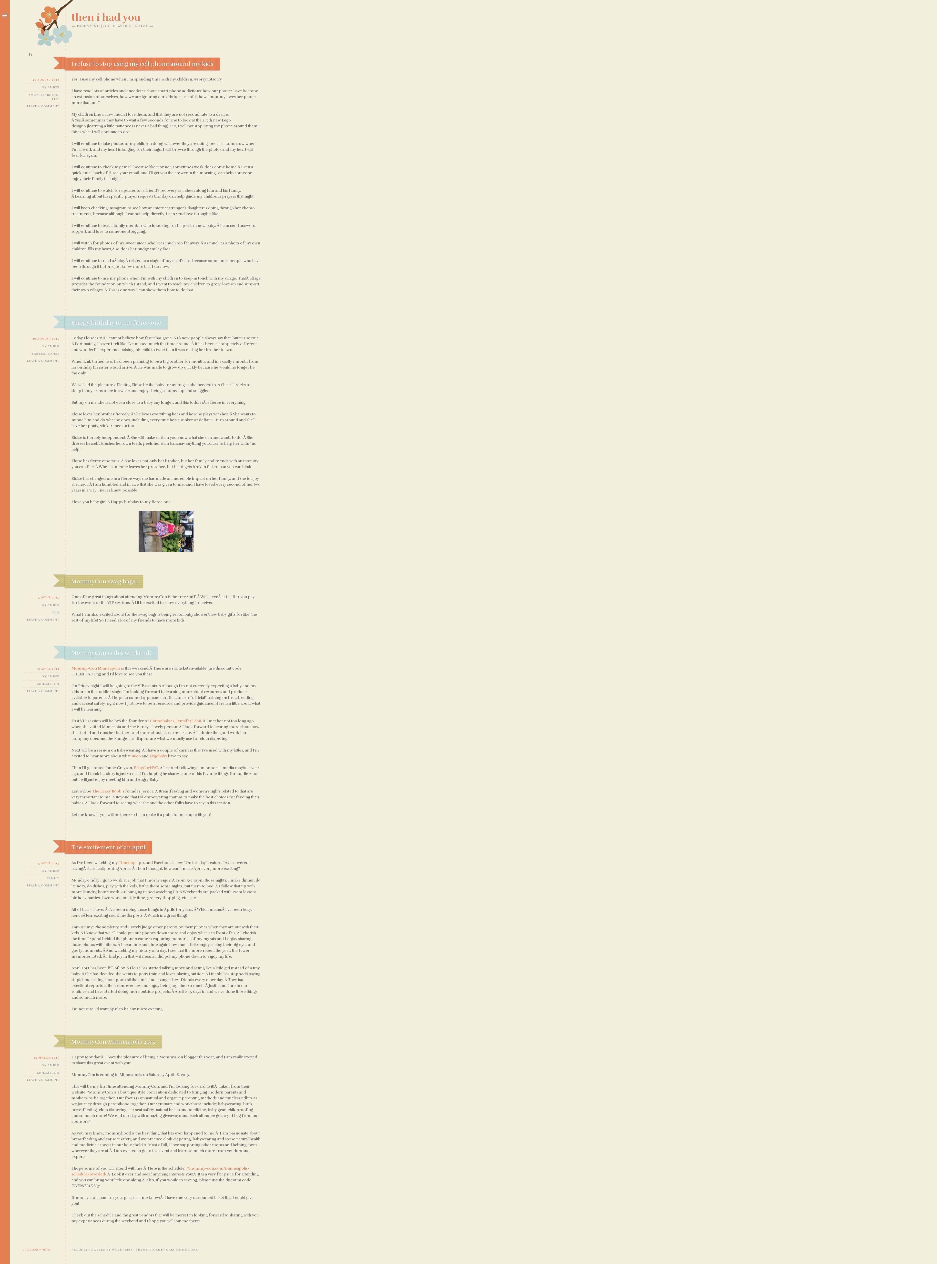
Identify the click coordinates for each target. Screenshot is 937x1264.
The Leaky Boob (107, 791)
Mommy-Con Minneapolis (95, 668)
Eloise (53, 353)
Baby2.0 (38, 353)
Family (32, 95)
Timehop (127, 862)
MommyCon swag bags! (104, 581)
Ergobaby (158, 756)
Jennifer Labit (188, 721)
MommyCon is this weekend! (111, 653)
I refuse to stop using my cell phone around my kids (142, 64)
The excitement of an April (108, 847)
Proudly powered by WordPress (102, 1249)
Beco (136, 756)
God (55, 612)
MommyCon (48, 684)
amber (53, 87)
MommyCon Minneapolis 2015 (113, 1041)
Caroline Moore (181, 1249)
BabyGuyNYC (146, 767)
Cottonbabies (162, 721)
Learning (49, 95)
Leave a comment (43, 106)
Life (55, 99)
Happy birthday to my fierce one (116, 322)
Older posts (36, 1249)
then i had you (106, 17)
